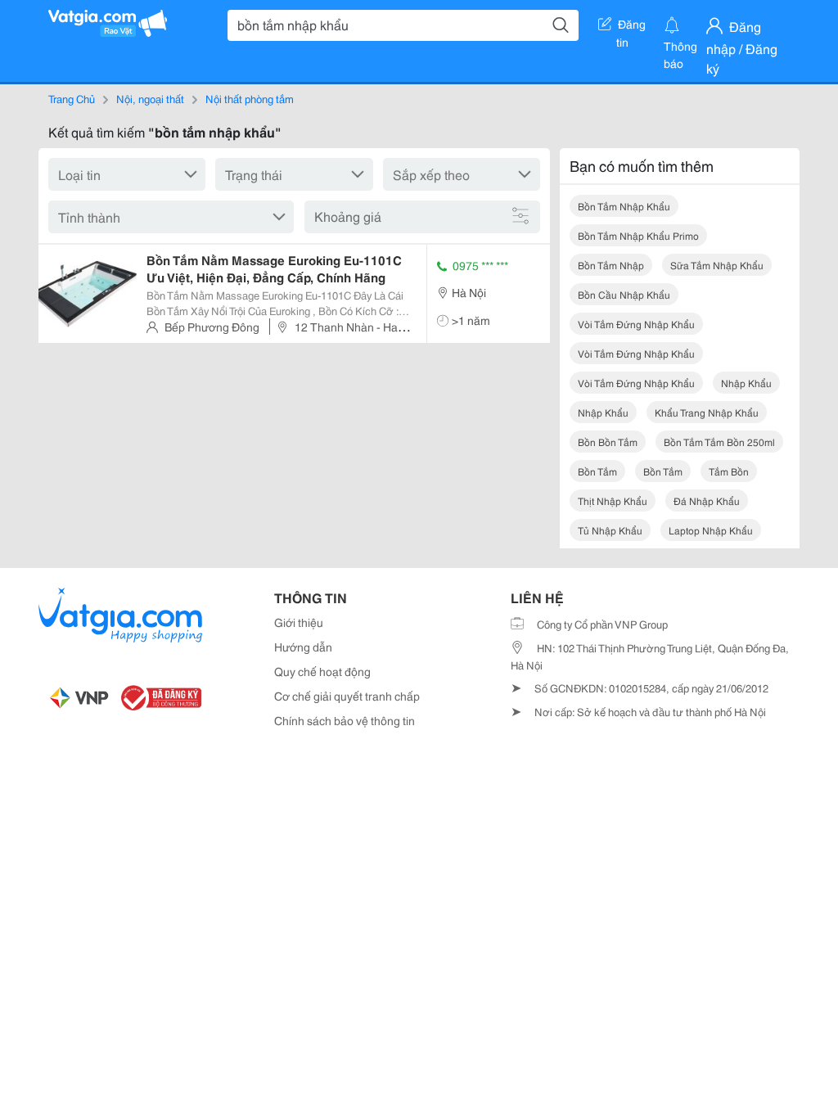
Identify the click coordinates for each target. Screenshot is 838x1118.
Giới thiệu (298, 622)
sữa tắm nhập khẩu (717, 265)
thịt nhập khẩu (612, 500)
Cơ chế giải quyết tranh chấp (347, 695)
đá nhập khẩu (707, 500)
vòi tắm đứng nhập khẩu (636, 324)
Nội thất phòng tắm (249, 98)
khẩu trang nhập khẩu (707, 412)
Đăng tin (631, 27)
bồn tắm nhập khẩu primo (638, 235)
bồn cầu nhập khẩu (624, 294)
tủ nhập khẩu (610, 530)
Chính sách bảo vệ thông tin (344, 720)
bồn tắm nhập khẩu (624, 206)
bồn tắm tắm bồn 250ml (719, 442)
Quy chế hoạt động (322, 671)
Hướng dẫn (303, 646)
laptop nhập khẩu (711, 530)
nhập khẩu (746, 383)
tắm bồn (729, 471)
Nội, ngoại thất (150, 98)
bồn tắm (597, 471)
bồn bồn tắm (608, 442)
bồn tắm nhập (611, 265)
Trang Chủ (71, 98)
